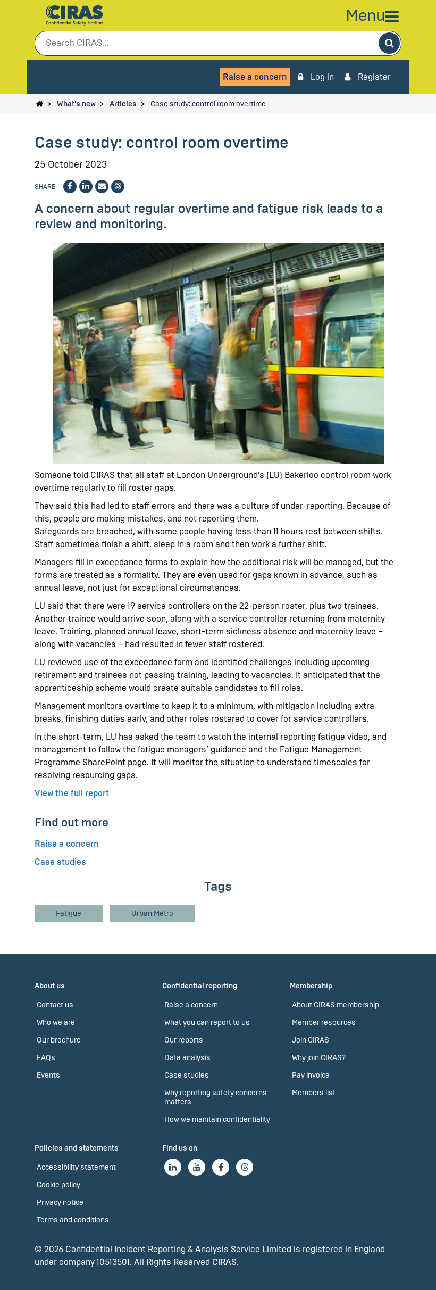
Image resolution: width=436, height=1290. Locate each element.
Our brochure (59, 1040)
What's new (76, 104)
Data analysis (187, 1057)
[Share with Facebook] (70, 186)
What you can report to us (207, 1022)
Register (373, 77)
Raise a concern (255, 77)
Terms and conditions (73, 1220)
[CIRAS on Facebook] (220, 1167)
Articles (123, 104)
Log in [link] (321, 77)
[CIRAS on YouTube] (196, 1167)
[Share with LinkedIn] (86, 186)
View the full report (72, 793)
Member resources (324, 1022)
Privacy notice (60, 1202)
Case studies (60, 862)
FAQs (46, 1057)
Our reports (183, 1040)
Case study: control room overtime (208, 104)
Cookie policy (58, 1184)
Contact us (55, 1005)
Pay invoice (311, 1075)
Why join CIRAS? (319, 1057)
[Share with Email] (101, 186)
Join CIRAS (310, 1040)
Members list (314, 1092)
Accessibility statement (76, 1167)
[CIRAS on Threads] (244, 1167)
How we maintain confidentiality (217, 1119)
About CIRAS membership (335, 1005)
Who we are (56, 1022)
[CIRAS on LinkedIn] (172, 1167)
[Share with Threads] (117, 186)
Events (48, 1075)
